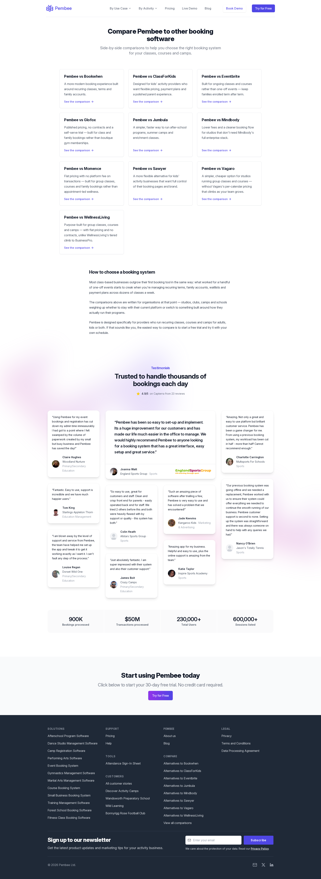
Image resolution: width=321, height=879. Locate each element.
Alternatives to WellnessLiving (183, 815)
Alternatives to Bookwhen (180, 763)
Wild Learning (115, 806)
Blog (208, 8)
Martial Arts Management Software (71, 780)
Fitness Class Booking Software (69, 818)
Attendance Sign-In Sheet (123, 763)
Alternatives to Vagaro (178, 808)
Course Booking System (64, 788)
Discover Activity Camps (122, 791)
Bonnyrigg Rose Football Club (125, 813)
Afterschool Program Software (68, 736)
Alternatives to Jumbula (179, 786)
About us (169, 736)
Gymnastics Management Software (71, 773)
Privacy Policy (260, 848)
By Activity (146, 8)
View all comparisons (177, 823)
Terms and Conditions (236, 743)
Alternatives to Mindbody (180, 793)
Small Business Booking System (69, 795)
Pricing (170, 8)
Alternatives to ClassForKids (182, 771)
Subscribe (258, 840)
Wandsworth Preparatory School (128, 798)
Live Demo (189, 8)
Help (109, 743)
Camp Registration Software (66, 751)
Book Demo (234, 8)
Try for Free (263, 8)
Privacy (226, 736)
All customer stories (119, 783)
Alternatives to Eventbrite (180, 778)
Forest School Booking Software (70, 810)
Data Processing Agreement (240, 751)
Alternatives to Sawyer (178, 800)
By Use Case (119, 8)
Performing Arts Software (65, 758)
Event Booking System (63, 765)
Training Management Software (69, 803)
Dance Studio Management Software (73, 743)
